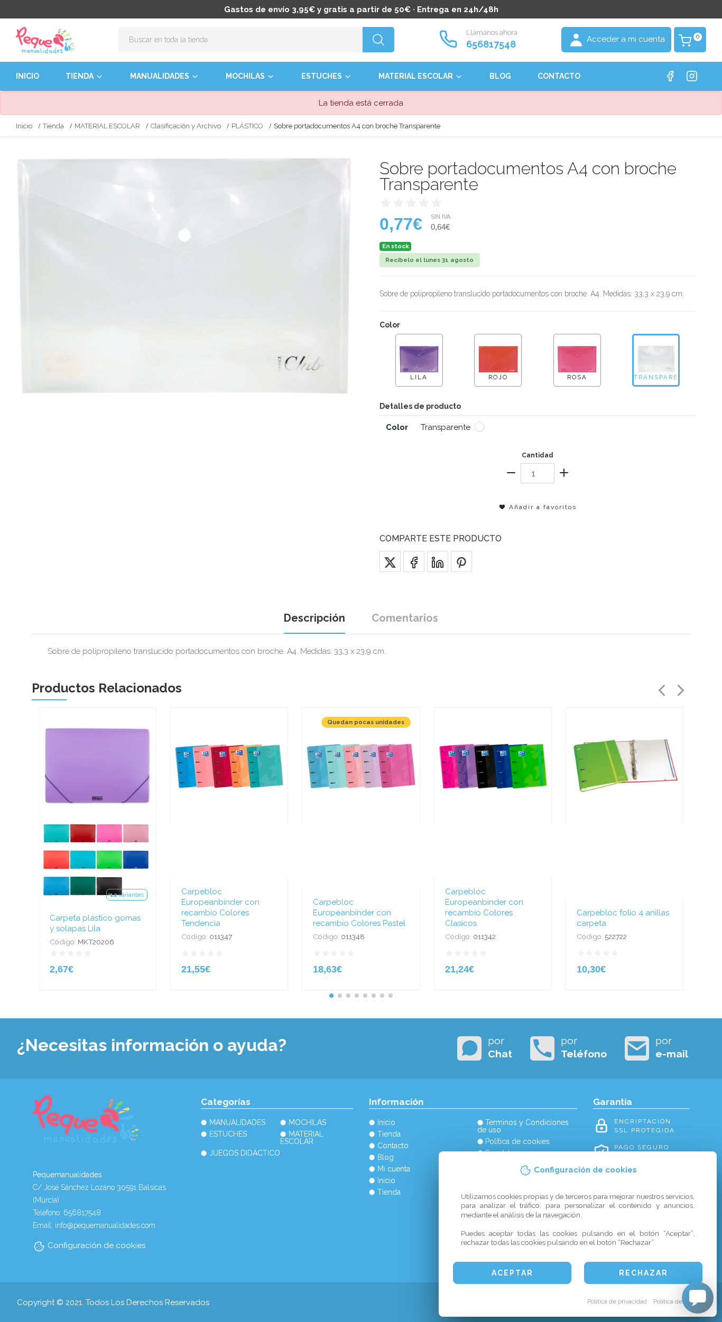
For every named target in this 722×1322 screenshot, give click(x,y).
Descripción (314, 618)
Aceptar (512, 1273)
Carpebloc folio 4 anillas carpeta (623, 918)
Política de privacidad (617, 1301)
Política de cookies (679, 1301)
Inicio (27, 76)
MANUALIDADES (159, 76)
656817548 (491, 44)
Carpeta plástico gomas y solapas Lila (95, 923)
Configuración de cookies (96, 1245)
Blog (500, 76)
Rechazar (643, 1273)
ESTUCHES (321, 76)
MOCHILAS (245, 76)
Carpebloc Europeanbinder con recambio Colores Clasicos (484, 907)
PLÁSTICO (247, 126)
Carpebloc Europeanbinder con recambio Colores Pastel (359, 912)
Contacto (559, 76)
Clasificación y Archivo (186, 126)
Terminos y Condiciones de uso (523, 1126)
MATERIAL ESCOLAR (415, 76)
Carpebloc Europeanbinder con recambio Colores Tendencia (220, 907)
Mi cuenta (393, 1169)
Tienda (80, 76)
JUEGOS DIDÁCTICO (244, 1153)
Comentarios (405, 618)
